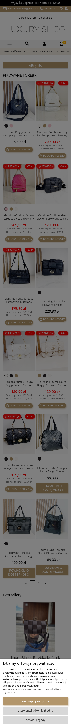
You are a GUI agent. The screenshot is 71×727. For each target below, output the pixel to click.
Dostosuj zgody (35, 720)
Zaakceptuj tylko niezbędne (35, 710)
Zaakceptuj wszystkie (35, 701)
